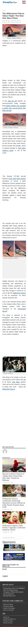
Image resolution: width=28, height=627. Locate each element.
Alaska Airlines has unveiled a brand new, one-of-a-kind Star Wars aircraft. (14, 108)
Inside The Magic (9, 608)
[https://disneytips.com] (10, 2)
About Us (6, 617)
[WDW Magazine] (14, 550)
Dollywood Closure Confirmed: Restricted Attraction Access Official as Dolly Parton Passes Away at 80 (13, 503)
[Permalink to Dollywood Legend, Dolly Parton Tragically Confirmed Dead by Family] (14, 523)
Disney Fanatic (8, 606)
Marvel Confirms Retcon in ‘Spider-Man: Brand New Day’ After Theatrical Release (13, 477)
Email (4, 569)
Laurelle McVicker (15, 20)
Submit (5, 576)
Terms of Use (7, 623)
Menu (24, 2)
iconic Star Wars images (17, 179)
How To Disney (8, 610)
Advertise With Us (9, 619)
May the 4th (12, 101)
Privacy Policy (8, 621)
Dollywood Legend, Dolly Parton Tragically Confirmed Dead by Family (13, 528)
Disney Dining (8, 604)
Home (3, 11)
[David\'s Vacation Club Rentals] (14, 560)
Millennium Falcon (19, 293)
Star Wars (16, 382)
